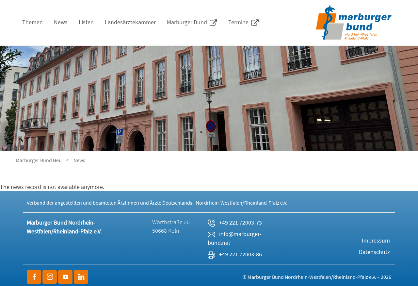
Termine (239, 22)
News (61, 22)
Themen (32, 22)
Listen (86, 22)
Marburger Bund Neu (39, 160)
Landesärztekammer (130, 22)
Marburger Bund (188, 22)
